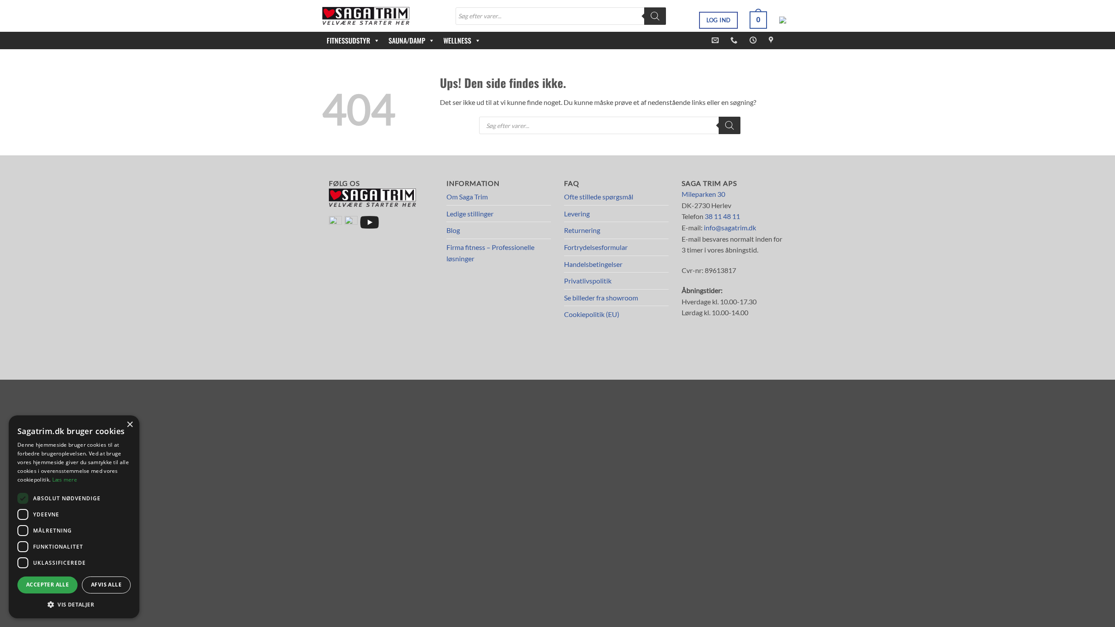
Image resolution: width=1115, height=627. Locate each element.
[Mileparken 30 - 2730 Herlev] (772, 40)
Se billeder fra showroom (601, 297)
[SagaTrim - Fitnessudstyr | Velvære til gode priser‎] (365, 16)
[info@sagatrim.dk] (716, 40)
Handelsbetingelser (593, 264)
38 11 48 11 (722, 216)
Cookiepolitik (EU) (591, 314)
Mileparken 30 (703, 194)
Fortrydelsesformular (596, 247)
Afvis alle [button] (106, 584)
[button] (758, 20)
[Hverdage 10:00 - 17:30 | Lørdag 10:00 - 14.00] (754, 40)
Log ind (718, 20)
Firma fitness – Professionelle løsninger (490, 253)
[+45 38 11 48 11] (735, 40)
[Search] (655, 16)
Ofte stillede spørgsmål (598, 196)
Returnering (582, 230)
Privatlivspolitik (588, 280)
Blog (453, 230)
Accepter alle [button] (47, 584)
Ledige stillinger (469, 213)
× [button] (129, 424)
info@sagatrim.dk (730, 227)
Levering (577, 213)
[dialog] (74, 516)
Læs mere (64, 479)
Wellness (457, 40)
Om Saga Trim (467, 196)
